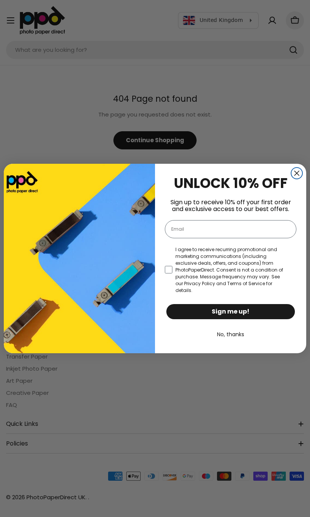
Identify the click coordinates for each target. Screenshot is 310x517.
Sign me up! (231, 311)
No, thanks (230, 334)
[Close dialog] (296, 173)
